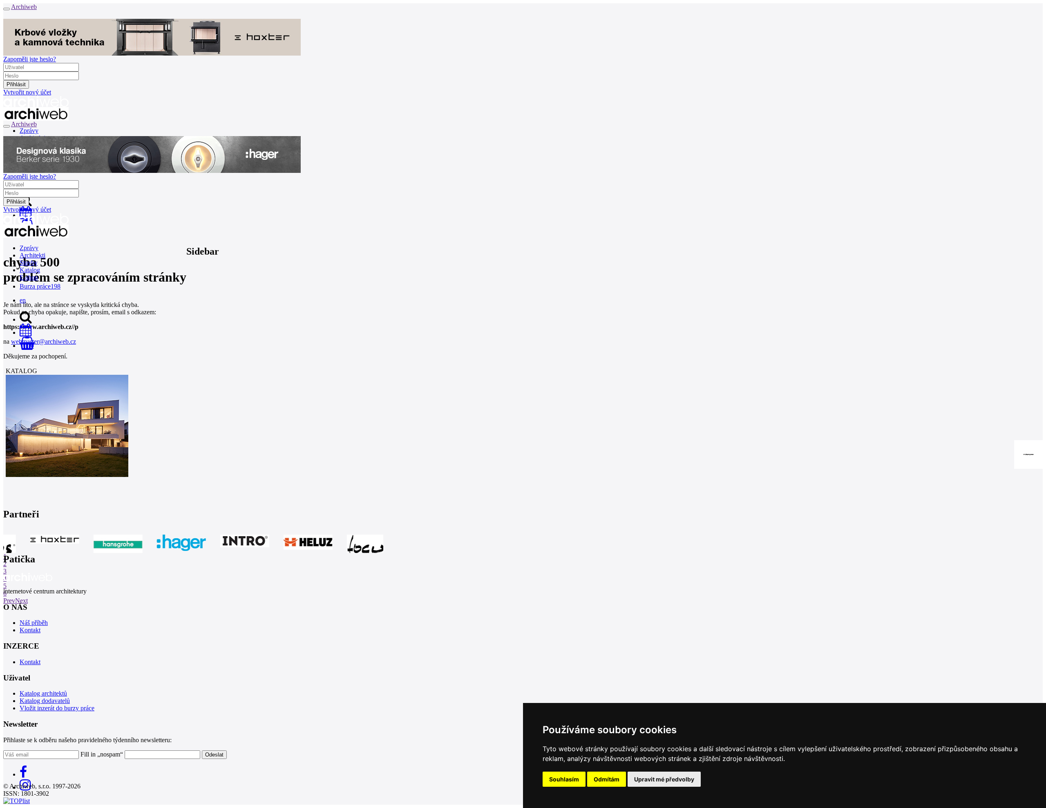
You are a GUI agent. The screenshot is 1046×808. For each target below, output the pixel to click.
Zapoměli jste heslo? (29, 59)
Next (21, 600)
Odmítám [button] (606, 779)
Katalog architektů (43, 693)
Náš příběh (34, 622)
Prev (9, 600)
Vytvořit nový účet (27, 92)
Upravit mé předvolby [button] (664, 779)
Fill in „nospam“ (101, 754)
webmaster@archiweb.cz (43, 341)
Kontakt (30, 630)
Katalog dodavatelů (45, 700)
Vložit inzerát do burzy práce (57, 708)
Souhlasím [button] (564, 779)
